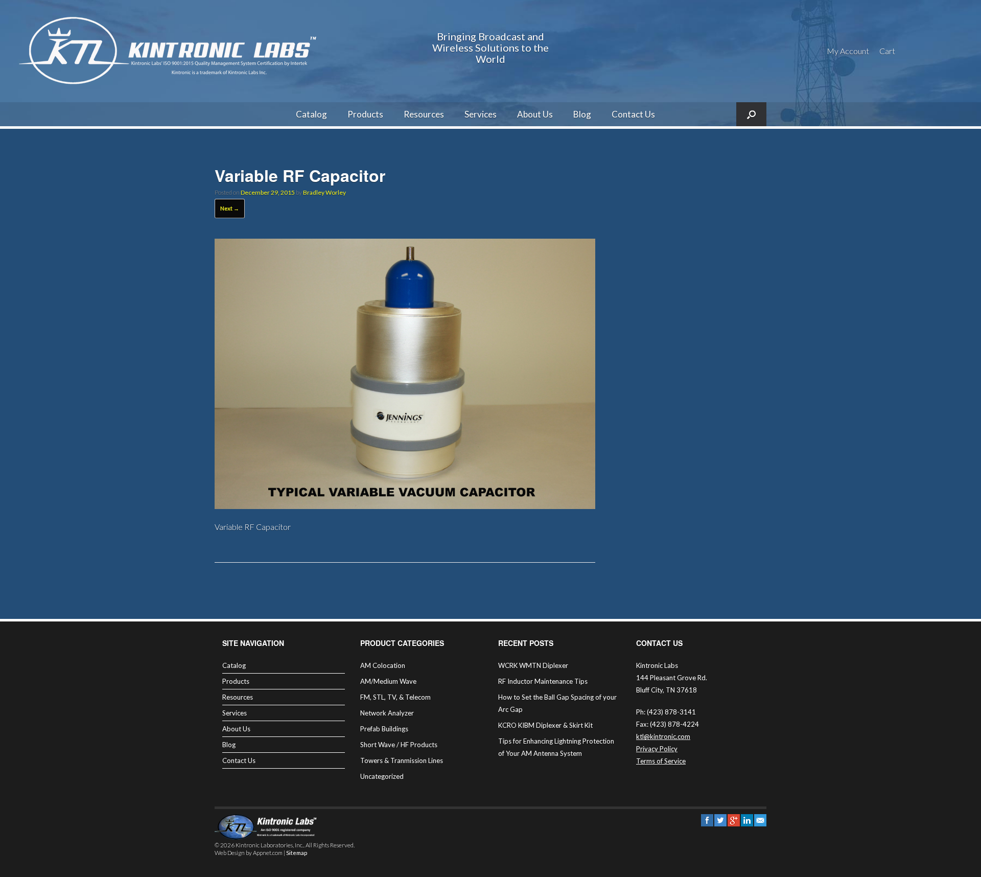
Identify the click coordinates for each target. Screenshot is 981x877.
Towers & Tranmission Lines (401, 760)
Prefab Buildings (384, 729)
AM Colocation (382, 665)
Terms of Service (661, 761)
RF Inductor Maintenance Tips (543, 681)
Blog (582, 114)
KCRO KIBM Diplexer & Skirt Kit (545, 725)
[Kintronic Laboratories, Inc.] (171, 51)
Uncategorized (382, 776)
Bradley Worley (324, 192)
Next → (229, 208)
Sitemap (296, 852)
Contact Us (633, 114)
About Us (535, 114)
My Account (848, 51)
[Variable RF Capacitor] (405, 506)
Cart (887, 51)
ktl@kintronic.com (663, 736)
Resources (424, 114)
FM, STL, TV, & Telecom (395, 697)
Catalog (311, 114)
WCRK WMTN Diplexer (533, 665)
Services (480, 114)
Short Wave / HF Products (398, 745)
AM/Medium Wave (388, 681)
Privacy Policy (657, 749)
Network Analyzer (387, 713)
